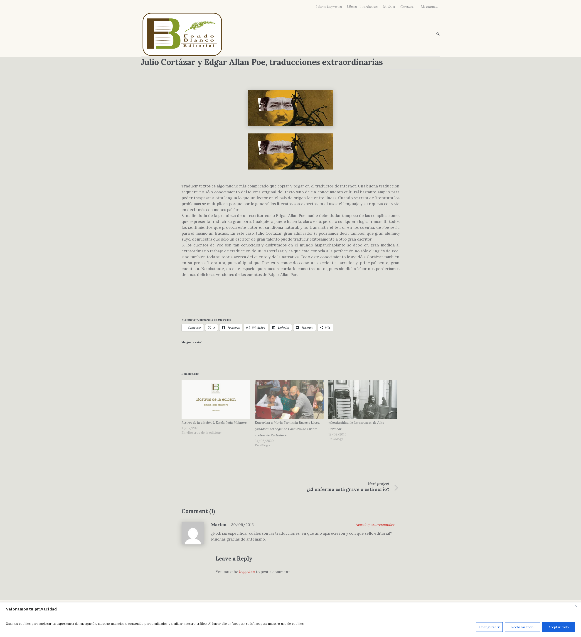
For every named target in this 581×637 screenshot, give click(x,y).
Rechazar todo (522, 627)
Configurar (487, 627)
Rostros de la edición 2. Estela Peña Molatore (214, 423)
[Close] (576, 606)
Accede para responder (375, 524)
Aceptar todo (559, 627)
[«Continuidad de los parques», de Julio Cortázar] (362, 399)
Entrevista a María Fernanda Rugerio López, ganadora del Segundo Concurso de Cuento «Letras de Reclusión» (287, 429)
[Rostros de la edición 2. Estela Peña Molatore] (216, 399)
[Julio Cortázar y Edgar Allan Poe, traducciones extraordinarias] (290, 107)
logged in (247, 571)
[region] (290, 619)
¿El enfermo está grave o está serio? (348, 489)
